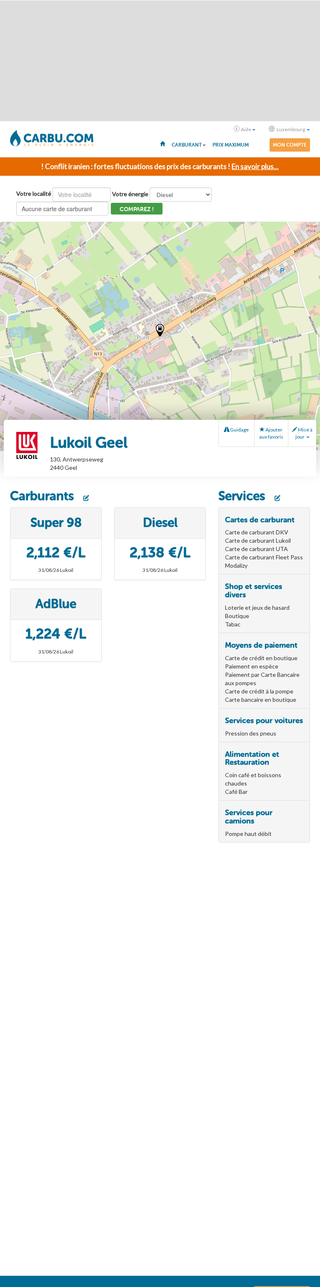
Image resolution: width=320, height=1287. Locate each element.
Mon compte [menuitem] (290, 145)
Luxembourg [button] (291, 129)
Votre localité (33, 193)
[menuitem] (162, 143)
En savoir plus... (255, 166)
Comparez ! (137, 209)
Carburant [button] (187, 145)
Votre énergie (130, 193)
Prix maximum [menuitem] (230, 145)
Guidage (239, 430)
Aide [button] (246, 129)
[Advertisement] (160, 60)
